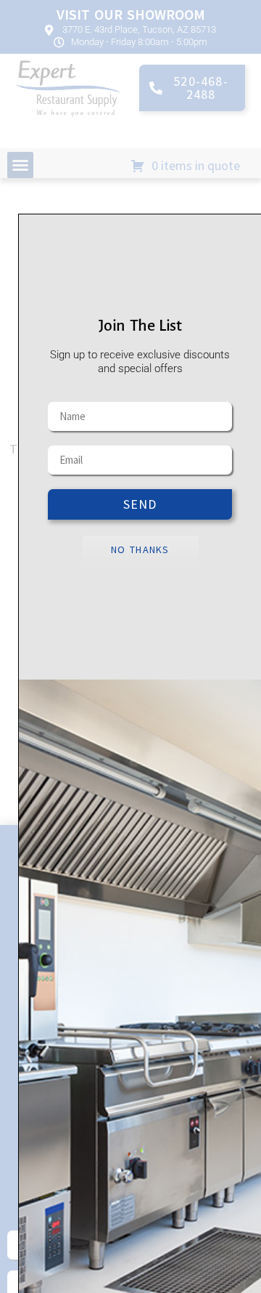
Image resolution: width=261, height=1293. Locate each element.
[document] (130, 646)
